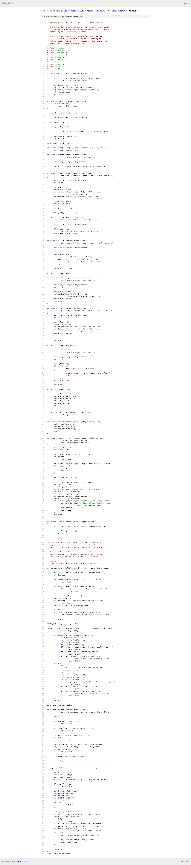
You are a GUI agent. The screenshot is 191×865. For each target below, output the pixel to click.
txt (181, 861)
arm (50, 10)
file (86, 16)
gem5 (44, 10)
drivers (112, 10)
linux (56, 10)
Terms (25, 861)
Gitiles (13, 861)
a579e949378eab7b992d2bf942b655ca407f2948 (83, 10)
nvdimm (122, 10)
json (187, 861)
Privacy (19, 861)
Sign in (186, 3)
